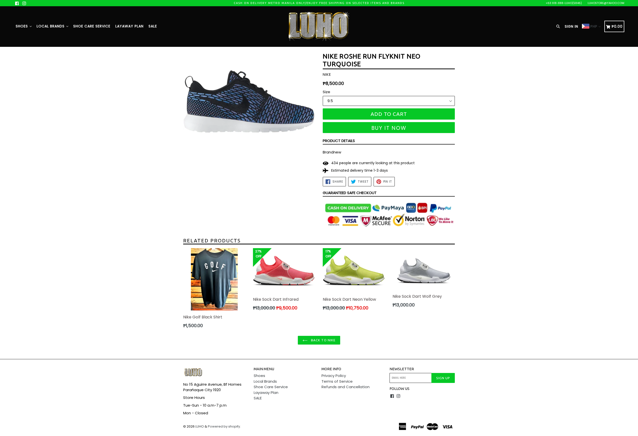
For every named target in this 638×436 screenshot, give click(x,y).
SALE (153, 26)
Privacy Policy (333, 375)
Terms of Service (337, 381)
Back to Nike (322, 340)
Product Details (339, 140)
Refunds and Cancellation (345, 386)
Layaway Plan (129, 26)
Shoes (22, 26)
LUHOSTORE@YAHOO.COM (606, 3)
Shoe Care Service (91, 26)
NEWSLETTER (402, 369)
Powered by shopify (224, 426)
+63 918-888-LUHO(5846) (564, 3)
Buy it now (388, 128)
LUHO (199, 426)
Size (326, 91)
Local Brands (51, 26)
